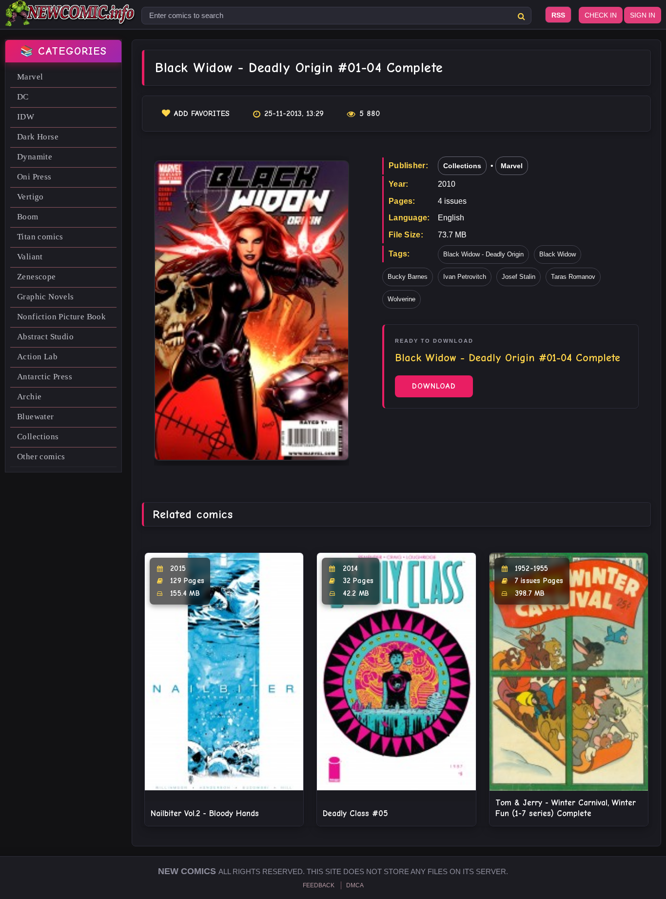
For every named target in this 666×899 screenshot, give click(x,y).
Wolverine (401, 299)
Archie (29, 396)
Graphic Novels (45, 296)
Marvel (30, 76)
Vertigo (30, 196)
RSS (558, 15)
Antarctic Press (44, 376)
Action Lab (37, 356)
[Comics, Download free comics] (71, 19)
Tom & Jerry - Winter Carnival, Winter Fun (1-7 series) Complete (565, 808)
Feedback (318, 885)
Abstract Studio (45, 336)
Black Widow (557, 254)
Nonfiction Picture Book (61, 316)
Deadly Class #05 (355, 813)
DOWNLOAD (434, 386)
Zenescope (36, 276)
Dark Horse (38, 136)
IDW (25, 116)
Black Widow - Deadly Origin (483, 254)
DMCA (355, 885)
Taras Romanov (573, 276)
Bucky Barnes (408, 276)
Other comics (41, 456)
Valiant (30, 256)
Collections (38, 436)
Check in (601, 15)
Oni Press (34, 176)
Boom (28, 216)
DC (23, 96)
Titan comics (40, 236)
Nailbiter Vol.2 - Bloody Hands (205, 813)
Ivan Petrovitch (464, 276)
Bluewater (35, 416)
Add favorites (202, 113)
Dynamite (34, 156)
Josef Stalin (518, 276)
